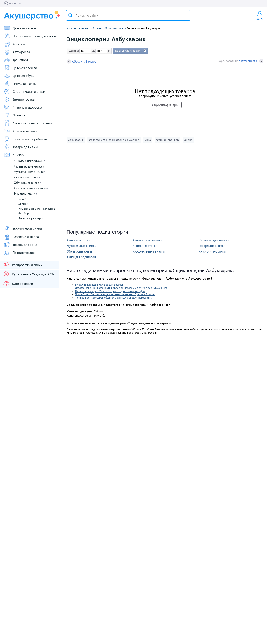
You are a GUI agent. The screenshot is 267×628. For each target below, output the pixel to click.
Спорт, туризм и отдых (29, 91)
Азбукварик (76, 139)
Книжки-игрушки (78, 240)
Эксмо (23, 203)
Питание (19, 115)
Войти (259, 18)
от (77, 50)
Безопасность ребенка (30, 139)
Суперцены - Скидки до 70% (33, 274)
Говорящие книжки (212, 246)
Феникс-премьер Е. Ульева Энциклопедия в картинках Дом (110, 291)
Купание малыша (25, 131)
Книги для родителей (81, 257)
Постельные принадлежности (35, 36)
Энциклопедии (26, 193)
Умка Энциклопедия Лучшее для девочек (99, 284)
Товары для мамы (25, 147)
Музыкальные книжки (29, 172)
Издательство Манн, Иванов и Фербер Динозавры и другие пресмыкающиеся (121, 287)
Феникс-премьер (30, 218)
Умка (22, 199)
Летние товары (24, 252)
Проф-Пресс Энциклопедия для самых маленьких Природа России (115, 294)
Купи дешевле (22, 283)
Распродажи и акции (27, 265)
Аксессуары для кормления (33, 123)
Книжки (18, 155)
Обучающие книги (27, 182)
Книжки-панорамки (212, 251)
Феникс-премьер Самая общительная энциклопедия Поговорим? (113, 297)
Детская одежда (25, 68)
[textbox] (128, 15)
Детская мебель (25, 28)
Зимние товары (24, 99)
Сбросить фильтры (84, 61)
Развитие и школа (26, 237)
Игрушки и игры (24, 83)
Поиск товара (70, 15)
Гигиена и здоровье (27, 107)
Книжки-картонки (27, 177)
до (93, 50)
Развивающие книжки (30, 166)
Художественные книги (31, 188)
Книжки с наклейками (29, 161)
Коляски (19, 44)
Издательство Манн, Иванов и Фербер (37, 211)
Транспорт (20, 60)
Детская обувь (23, 76)
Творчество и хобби (27, 229)
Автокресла (21, 52)
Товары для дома (25, 244)
